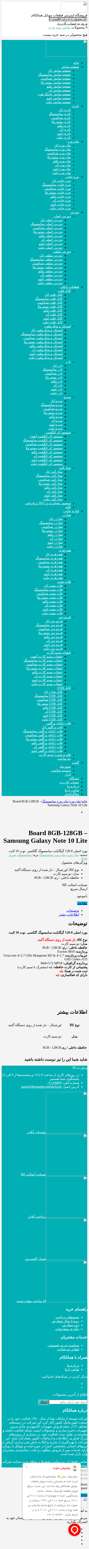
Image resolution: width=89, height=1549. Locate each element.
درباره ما (73, 1365)
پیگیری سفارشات (67, 1329)
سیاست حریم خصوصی (63, 1345)
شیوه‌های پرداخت (67, 1317)
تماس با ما (72, 1369)
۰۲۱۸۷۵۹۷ (54, 1082)
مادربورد (75, 801)
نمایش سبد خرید (59, 27)
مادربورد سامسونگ (55, 801)
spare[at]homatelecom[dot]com (41, 1086)
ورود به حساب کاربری (72, 23)
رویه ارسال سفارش (65, 1321)
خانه (84, 801)
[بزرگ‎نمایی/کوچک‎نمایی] (85, 1474)
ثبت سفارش (70, 1325)
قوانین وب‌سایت (68, 1349)
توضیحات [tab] (72, 910)
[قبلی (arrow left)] (85, 1478)
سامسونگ (24, 855)
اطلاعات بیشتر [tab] (69, 914)
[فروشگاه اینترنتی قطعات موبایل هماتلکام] (74, 11)
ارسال (43, 1402)
